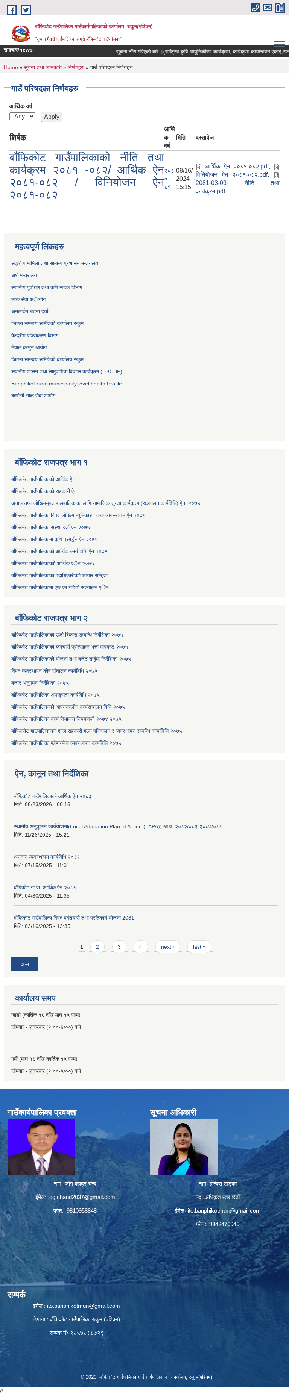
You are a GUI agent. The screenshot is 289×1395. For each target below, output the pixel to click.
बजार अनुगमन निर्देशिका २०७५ (40, 683)
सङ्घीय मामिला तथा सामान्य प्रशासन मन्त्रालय (54, 263)
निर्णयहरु (76, 67)
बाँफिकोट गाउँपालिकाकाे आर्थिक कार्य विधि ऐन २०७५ (59, 551)
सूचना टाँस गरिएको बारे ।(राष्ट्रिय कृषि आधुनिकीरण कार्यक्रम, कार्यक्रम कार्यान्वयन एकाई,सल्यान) (193, 52)
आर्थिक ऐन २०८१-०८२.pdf (237, 166)
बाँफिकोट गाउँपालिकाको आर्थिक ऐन (43, 479)
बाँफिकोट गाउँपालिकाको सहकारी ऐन (44, 491)
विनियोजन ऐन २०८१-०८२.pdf (232, 174)
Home (11, 67)
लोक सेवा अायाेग (28, 299)
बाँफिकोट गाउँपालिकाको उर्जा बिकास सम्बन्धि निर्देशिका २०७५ (67, 635)
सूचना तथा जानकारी (43, 67)
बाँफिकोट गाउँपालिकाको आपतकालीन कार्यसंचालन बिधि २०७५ (68, 707)
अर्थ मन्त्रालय (24, 275)
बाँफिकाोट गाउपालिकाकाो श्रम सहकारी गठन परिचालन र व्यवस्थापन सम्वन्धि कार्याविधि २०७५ (96, 731)
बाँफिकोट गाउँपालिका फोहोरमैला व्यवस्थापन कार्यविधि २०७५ (66, 743)
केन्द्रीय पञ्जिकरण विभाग (34, 335)
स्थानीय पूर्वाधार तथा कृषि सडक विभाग (46, 287)
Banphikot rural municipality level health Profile (66, 384)
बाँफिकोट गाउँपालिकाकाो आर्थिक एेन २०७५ (52, 563)
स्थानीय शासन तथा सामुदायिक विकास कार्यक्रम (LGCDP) (66, 371)
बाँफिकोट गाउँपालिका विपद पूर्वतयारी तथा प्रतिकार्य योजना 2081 (74, 918)
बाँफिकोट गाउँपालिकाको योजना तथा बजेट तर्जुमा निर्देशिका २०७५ (71, 659)
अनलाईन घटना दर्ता (30, 311)
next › (168, 947)
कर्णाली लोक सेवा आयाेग (33, 396)
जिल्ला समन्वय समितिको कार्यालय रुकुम (47, 323)
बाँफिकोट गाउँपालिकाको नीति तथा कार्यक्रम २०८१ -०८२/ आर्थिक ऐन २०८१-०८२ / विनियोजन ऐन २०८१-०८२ (86, 176)
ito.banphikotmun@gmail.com (224, 1210)
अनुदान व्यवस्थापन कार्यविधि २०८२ (47, 857)
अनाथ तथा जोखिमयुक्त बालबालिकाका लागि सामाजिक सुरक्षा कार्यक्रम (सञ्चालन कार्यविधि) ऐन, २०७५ (105, 503)
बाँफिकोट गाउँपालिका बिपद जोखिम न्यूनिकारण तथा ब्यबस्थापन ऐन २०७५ (78, 515)
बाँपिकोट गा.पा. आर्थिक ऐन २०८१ (45, 887)
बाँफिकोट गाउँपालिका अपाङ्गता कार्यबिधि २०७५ (55, 695)
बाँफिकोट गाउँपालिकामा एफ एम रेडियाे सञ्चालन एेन (59, 587)
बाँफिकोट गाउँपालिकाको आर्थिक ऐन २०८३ (52, 796)
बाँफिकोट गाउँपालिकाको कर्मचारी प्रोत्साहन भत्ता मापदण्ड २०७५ (69, 647)
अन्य (25, 964)
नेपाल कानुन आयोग (29, 347)
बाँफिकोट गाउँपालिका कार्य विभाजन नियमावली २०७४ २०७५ (66, 719)
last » (199, 947)
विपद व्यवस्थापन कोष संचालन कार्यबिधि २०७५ (54, 671)
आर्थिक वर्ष (20, 106)
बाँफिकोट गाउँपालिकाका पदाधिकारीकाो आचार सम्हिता (59, 575)
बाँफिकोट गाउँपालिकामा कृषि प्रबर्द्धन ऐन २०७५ (54, 539)
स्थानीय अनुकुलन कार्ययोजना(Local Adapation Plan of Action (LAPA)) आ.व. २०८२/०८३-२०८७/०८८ (118, 826)
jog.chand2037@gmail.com (81, 1197)
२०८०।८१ (169, 178)
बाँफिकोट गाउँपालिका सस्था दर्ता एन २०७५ (50, 527)
